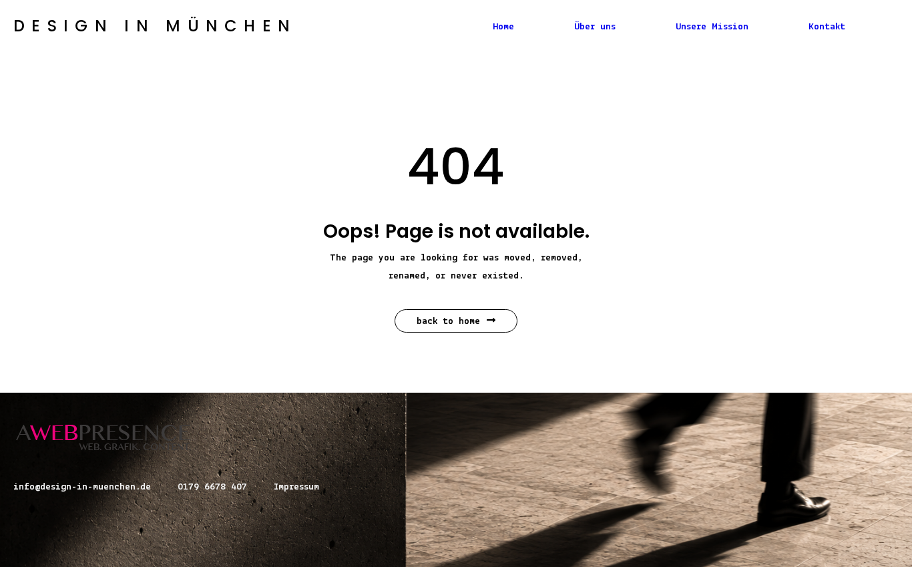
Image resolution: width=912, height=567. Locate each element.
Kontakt (827, 27)
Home (503, 27)
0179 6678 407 (212, 487)
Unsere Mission (712, 27)
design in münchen (154, 26)
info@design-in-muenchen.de (82, 487)
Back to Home (448, 322)
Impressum (296, 487)
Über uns (595, 27)
